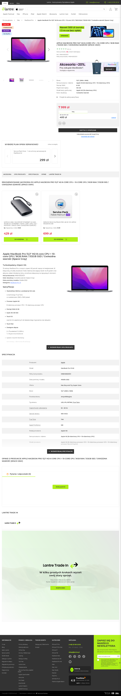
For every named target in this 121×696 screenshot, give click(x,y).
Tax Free (21, 661)
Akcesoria (7, 174)
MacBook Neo (56, 655)
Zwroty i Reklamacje (24, 653)
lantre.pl (14, 693)
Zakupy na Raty (23, 658)
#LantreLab (22, 683)
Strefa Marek (5, 655)
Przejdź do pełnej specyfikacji (69, 97)
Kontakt (4, 673)
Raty (73, 111)
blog (18, 3)
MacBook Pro (29, 20)
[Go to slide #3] (31, 80)
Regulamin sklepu (7, 661)
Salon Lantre (5, 650)
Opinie (43, 174)
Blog (3, 647)
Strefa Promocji (23, 689)
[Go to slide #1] (11, 80)
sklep (5, 3)
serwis (12, 3)
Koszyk (37, 647)
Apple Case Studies (24, 674)
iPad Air (54, 673)
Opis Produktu (20, 174)
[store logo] (13, 9)
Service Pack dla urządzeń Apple (25, 670)
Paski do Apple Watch (58, 681)
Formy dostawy (23, 644)
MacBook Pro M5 (57, 661)
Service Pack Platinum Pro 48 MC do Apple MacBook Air (59, 223)
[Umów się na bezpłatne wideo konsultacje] (80, 673)
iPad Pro (54, 675)
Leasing (21, 655)
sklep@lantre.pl (94, 2)
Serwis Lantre (6, 653)
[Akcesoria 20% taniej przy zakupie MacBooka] (88, 67)
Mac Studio (55, 670)
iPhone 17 (54, 650)
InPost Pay (22, 650)
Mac (18, 20)
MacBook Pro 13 (15, 282)
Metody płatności (23, 647)
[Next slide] (48, 49)
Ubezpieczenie (23, 667)
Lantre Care (22, 664)
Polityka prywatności (8, 667)
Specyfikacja (33, 174)
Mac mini (54, 667)
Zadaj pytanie (60, 487)
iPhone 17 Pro (56, 644)
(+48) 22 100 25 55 (113, 2)
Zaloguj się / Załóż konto (42, 644)
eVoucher (21, 677)
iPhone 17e (55, 653)
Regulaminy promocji (8, 664)
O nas (3, 644)
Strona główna (7, 20)
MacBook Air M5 (56, 658)
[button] (111, 9)
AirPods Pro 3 (56, 678)
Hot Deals (21, 680)
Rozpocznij (60, 588)
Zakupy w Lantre (6, 658)
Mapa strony (5, 670)
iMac (53, 664)
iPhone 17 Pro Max (57, 647)
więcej (113, 117)
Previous (7, 156)
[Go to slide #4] (41, 80)
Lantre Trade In (55, 174)
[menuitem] (8, 14)
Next (55, 156)
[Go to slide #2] (21, 80)
